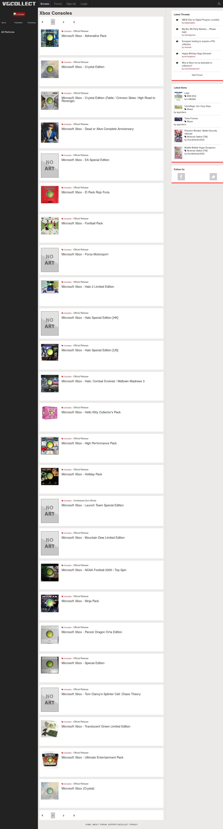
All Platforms (7, 31)
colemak (187, 47)
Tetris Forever (191, 118)
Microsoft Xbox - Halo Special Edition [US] (90, 350)
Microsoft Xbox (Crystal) (78, 788)
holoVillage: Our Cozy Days (197, 106)
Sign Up (71, 3)
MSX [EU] (191, 95)
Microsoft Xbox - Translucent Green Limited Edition (96, 726)
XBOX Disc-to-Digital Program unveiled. (201, 19)
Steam (189, 109)
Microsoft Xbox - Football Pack (82, 223)
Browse (45, 3)
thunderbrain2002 (195, 139)
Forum (58, 3)
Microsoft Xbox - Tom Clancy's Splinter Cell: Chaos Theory (101, 694)
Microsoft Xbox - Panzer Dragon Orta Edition (92, 632)
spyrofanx (181, 112)
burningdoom (189, 56)
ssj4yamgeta (189, 22)
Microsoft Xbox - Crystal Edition (83, 66)
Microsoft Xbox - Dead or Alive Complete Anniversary (98, 128)
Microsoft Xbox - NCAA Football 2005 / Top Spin (94, 570)
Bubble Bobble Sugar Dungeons (199, 147)
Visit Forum (197, 74)
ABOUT (95, 824)
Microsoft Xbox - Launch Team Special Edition (93, 505)
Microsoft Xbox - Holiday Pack (82, 474)
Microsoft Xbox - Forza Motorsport (85, 254)
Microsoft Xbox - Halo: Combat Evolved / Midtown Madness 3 (103, 381)
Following (31, 22)
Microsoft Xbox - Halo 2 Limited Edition (88, 286)
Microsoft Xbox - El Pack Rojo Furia (85, 192)
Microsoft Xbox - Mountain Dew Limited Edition (93, 537)
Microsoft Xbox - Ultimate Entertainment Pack (92, 757)
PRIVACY (134, 824)
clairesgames (189, 35)
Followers (18, 22)
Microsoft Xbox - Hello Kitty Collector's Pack (91, 412)
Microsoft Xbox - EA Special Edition (85, 159)
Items (4, 22)
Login (84, 3)
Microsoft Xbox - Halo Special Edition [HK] (90, 317)
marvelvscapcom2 (191, 68)
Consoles (67, 31)
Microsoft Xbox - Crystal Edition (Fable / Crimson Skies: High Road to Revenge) (108, 99)
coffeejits (191, 98)
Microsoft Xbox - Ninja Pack (80, 601)
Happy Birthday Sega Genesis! (196, 53)
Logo (186, 92)
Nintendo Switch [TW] (197, 136)
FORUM (103, 824)
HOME (88, 824)
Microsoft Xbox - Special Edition (83, 663)
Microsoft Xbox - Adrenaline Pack (84, 35)
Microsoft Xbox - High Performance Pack (89, 443)
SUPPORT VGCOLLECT (118, 824)
